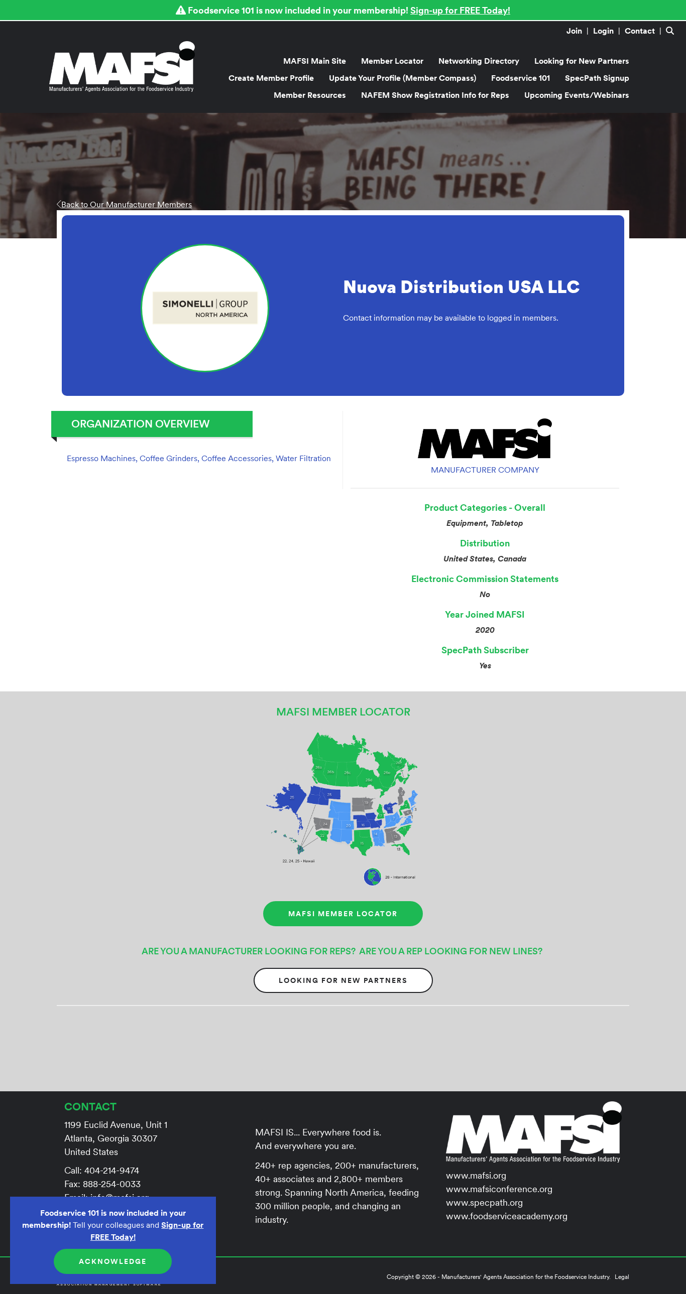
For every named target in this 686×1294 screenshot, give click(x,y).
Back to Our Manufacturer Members (126, 204)
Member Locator (392, 61)
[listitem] (578, 31)
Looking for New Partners (581, 61)
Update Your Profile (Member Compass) (402, 78)
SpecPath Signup (597, 78)
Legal (622, 1276)
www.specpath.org (484, 1202)
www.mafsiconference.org (499, 1189)
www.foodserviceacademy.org (506, 1216)
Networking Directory (478, 61)
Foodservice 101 (520, 78)
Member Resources (310, 95)
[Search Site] (672, 31)
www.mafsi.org (476, 1175)
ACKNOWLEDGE (113, 1261)
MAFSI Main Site (314, 61)
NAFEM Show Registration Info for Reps (435, 95)
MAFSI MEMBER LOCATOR (343, 913)
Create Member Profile (271, 78)
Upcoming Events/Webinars (576, 95)
